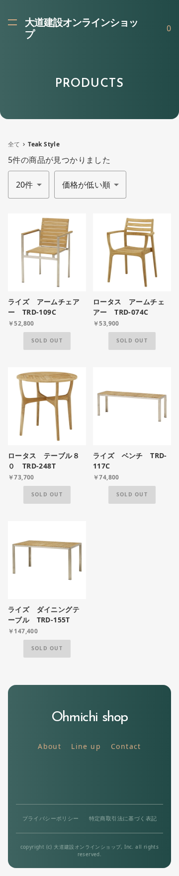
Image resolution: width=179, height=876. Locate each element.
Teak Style (44, 144)
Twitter (67, 778)
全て (14, 144)
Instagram (90, 778)
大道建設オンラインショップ (81, 29)
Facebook (112, 778)
